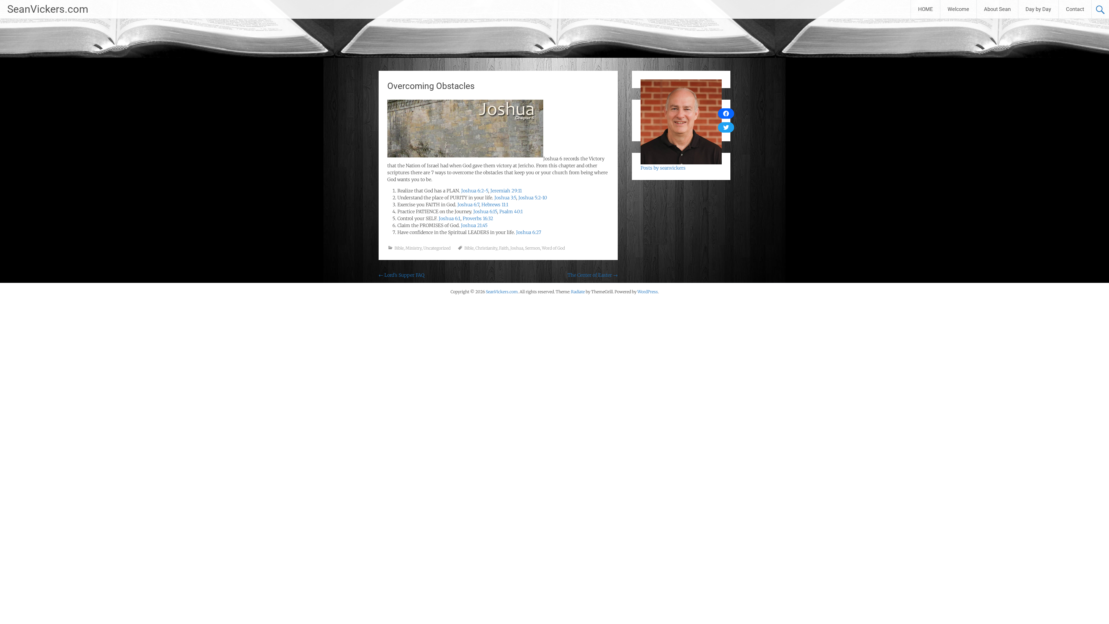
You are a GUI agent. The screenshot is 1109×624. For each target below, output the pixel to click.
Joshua (516, 248)
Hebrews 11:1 (494, 204)
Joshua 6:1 (449, 218)
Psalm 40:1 (511, 211)
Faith (504, 248)
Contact (1075, 9)
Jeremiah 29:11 (506, 191)
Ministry (413, 248)
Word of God (553, 248)
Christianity (486, 248)
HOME (925, 9)
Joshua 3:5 (505, 197)
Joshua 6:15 (485, 211)
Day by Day (1038, 9)
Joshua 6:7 (468, 204)
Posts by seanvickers (663, 168)
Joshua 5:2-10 (532, 197)
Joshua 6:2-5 (474, 191)
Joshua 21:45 (474, 225)
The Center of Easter (592, 275)
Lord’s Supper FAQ (401, 275)
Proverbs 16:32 (478, 218)
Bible (399, 248)
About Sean (997, 9)
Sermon (532, 248)
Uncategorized (437, 248)
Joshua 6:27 (528, 232)
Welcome (958, 9)
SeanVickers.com (47, 9)
